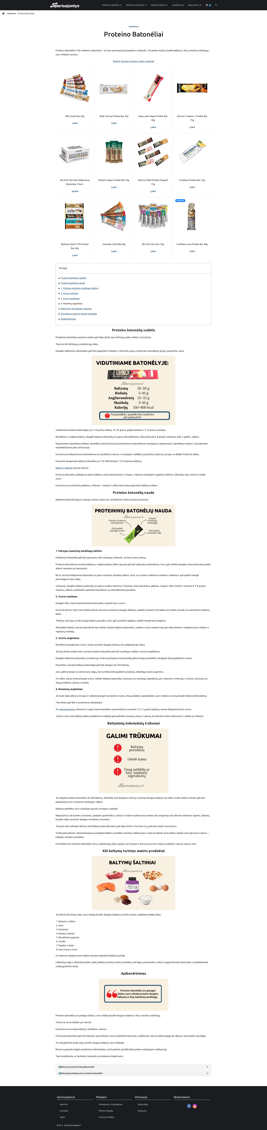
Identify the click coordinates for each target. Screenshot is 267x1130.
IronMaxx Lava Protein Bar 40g (192, 244)
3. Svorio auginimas (70, 298)
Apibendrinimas (68, 319)
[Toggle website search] (216, 5)
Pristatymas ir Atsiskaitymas (111, 1104)
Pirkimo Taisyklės (106, 1111)
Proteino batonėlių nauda (73, 283)
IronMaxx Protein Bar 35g (192, 180)
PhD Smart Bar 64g (74, 116)
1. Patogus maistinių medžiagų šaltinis (79, 288)
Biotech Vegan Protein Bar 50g (114, 180)
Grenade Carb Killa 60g (113, 244)
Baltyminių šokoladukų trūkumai (76, 308)
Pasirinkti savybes (74, 104)
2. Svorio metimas (69, 293)
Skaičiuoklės (143, 1104)
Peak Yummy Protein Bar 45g (114, 116)
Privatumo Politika (106, 1117)
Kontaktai (64, 1111)
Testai (62, 1117)
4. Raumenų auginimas (71, 303)
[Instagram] (195, 1106)
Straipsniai (142, 1111)
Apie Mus (64, 1104)
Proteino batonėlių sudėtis (73, 278)
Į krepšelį (75, 168)
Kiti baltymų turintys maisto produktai (79, 314)
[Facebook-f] (189, 1106)
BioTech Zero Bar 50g (153, 244)
